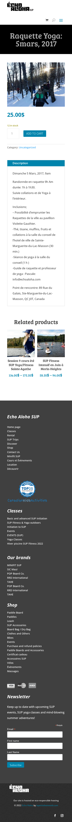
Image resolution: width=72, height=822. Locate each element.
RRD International (17, 578)
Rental (11, 435)
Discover (12, 444)
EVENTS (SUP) (15, 535)
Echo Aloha (28, 805)
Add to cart (34, 133)
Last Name (13, 752)
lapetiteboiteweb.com (47, 805)
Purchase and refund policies (24, 646)
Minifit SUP (13, 456)
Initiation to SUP (16, 527)
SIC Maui (12, 569)
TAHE (10, 582)
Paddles (12, 617)
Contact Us (13, 452)
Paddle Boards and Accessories (25, 650)
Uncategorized (27, 147)
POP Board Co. (15, 573)
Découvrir (13, 469)
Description (20, 163)
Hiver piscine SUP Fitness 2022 (25, 543)
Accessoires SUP (16, 658)
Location (12, 464)
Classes (11, 431)
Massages (13, 671)
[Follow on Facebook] (55, 815)
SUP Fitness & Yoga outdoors (24, 523)
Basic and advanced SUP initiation (27, 518)
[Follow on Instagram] (62, 815)
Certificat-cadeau (17, 654)
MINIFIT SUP (14, 565)
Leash (10, 621)
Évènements (14, 667)
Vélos (10, 663)
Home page (13, 427)
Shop (10, 448)
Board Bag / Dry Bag (19, 629)
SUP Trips (13, 439)
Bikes (10, 638)
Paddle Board (15, 612)
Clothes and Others (18, 633)
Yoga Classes (14, 539)
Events (11, 531)
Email (11, 729)
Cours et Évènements (19, 460)
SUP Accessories (16, 625)
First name (13, 740)
